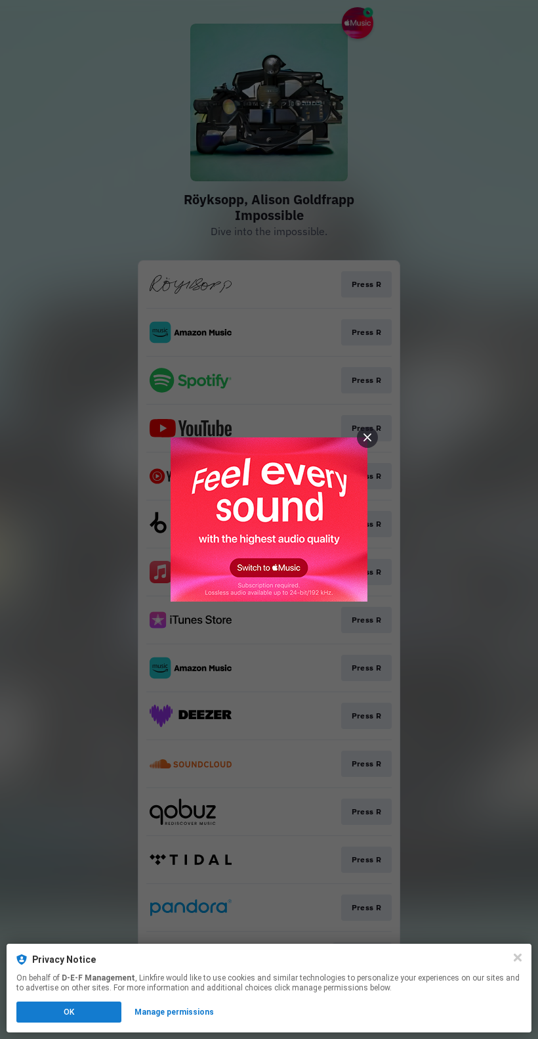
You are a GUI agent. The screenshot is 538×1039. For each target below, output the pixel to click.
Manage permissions (174, 1012)
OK (69, 1012)
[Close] (517, 957)
